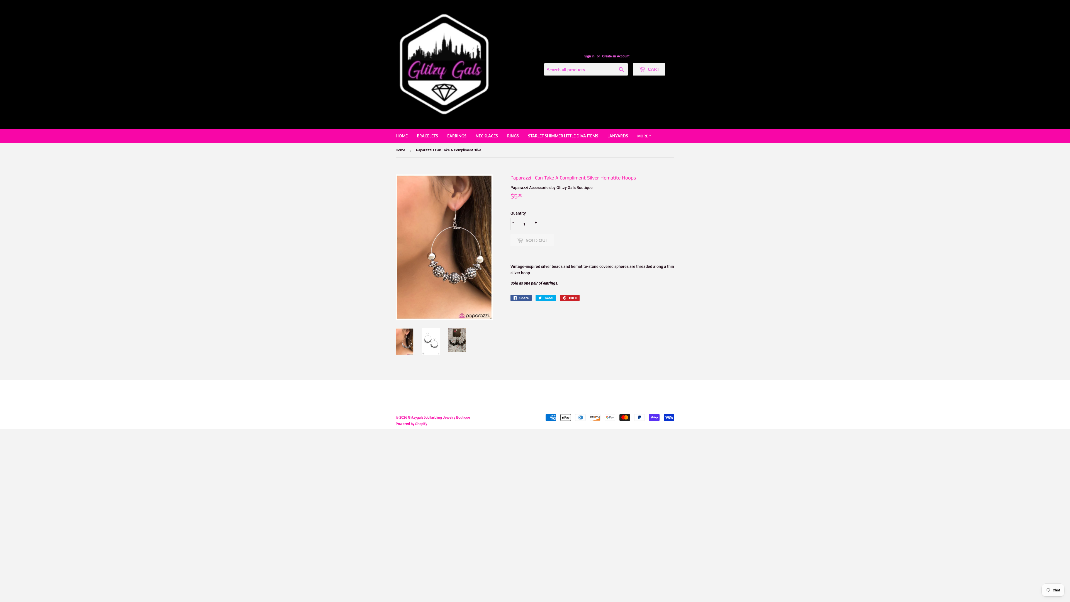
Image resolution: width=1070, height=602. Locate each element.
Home (402, 135)
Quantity (518, 213)
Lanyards (617, 135)
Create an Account (615, 56)
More (642, 136)
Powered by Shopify (411, 424)
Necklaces (487, 135)
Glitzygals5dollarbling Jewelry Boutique (439, 417)
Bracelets (427, 135)
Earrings (456, 135)
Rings (513, 135)
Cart (653, 69)
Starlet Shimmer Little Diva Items (563, 135)
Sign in (589, 56)
